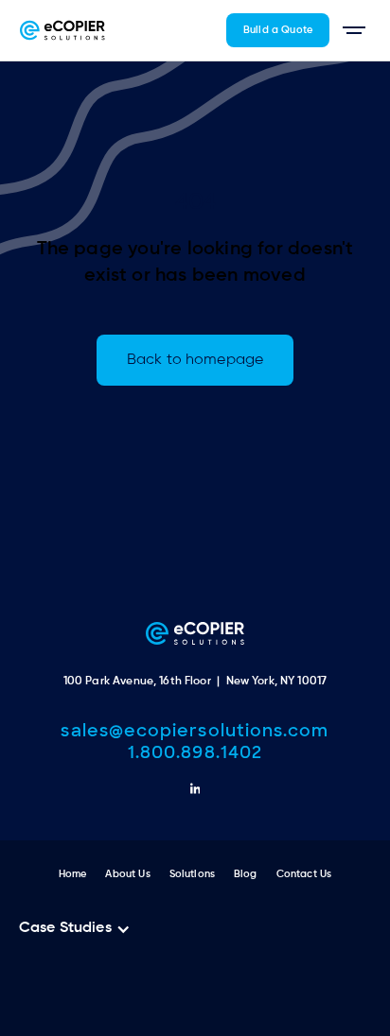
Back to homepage (195, 360)
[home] (62, 30)
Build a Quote (277, 30)
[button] (354, 30)
